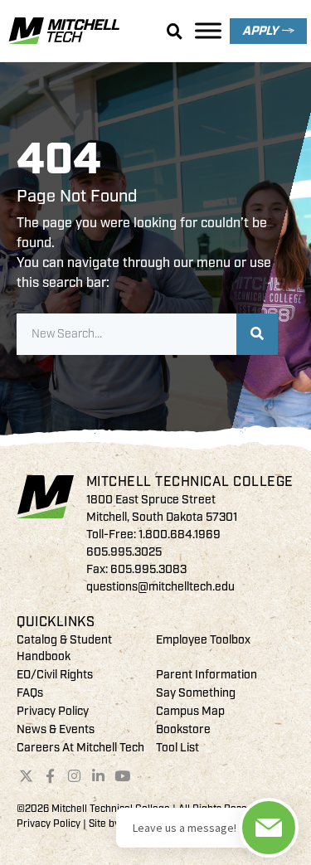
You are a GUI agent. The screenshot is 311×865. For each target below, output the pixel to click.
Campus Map (190, 711)
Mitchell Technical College (190, 482)
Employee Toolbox (203, 640)
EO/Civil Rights (55, 675)
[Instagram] (75, 775)
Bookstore (183, 729)
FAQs (30, 693)
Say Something (196, 693)
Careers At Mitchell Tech (80, 748)
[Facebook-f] (51, 775)
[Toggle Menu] (208, 30)
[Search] (257, 334)
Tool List (177, 748)
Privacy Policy (53, 711)
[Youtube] (122, 775)
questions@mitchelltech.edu (160, 587)
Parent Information (206, 675)
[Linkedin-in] (98, 775)
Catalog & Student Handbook (64, 648)
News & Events (56, 729)
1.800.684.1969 (179, 534)
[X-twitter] (26, 775)
